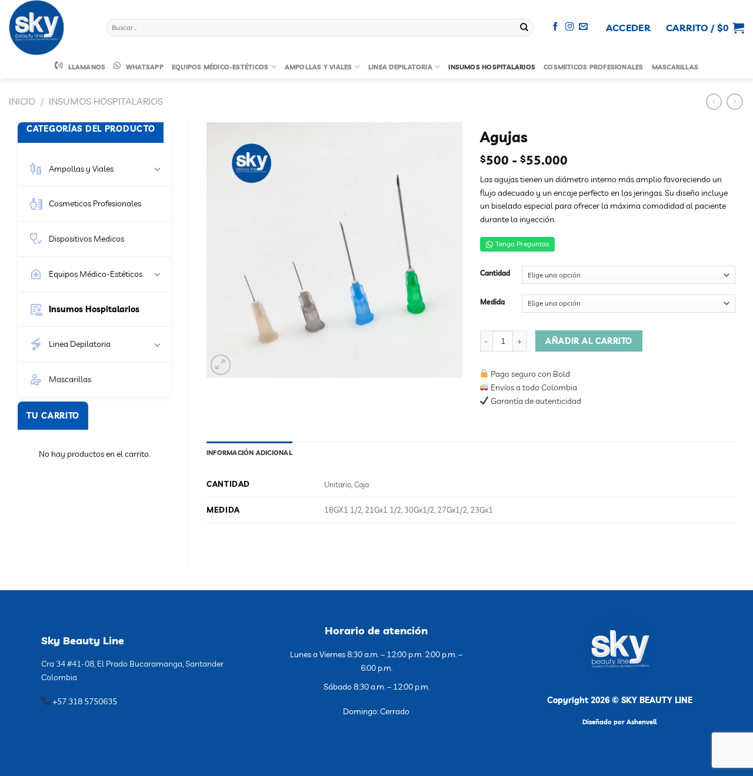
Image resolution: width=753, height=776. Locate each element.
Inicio (22, 101)
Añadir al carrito (588, 341)
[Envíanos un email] (583, 27)
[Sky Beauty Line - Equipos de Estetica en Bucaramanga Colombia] (48, 27)
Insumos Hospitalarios (491, 67)
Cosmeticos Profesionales (593, 67)
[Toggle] (158, 168)
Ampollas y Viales (318, 67)
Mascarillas (675, 67)
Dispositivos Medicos (86, 238)
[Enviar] (524, 27)
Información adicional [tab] (249, 453)
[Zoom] (221, 364)
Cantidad (495, 273)
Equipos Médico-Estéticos (220, 67)
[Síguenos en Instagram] (569, 27)
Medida (492, 302)
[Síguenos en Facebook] (555, 27)
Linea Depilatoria (400, 67)
